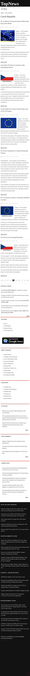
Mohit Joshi (5, 27)
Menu (5, 9)
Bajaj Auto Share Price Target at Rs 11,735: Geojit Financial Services (15, 530)
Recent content (7, 398)
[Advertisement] (15, 657)
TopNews (10, 3)
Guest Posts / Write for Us (10, 368)
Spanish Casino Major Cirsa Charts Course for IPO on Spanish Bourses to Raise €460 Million (13, 586)
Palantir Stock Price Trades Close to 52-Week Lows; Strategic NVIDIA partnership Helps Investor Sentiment (14, 424)
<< (2, 280)
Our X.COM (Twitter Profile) (10, 359)
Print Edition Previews (9, 375)
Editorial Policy (7, 366)
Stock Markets (7, 326)
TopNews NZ (7, 394)
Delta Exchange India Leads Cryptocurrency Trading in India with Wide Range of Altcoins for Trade (15, 548)
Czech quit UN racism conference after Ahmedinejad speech (13, 66)
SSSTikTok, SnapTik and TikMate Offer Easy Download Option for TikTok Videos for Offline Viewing (14, 624)
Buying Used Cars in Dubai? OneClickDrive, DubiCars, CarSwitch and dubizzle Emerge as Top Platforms (13, 514)
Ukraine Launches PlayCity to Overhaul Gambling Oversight (15, 590)
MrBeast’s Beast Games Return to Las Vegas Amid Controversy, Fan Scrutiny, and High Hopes (12, 594)
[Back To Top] (27, 674)
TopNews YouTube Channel (10, 356)
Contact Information (9, 361)
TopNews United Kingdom (10, 389)
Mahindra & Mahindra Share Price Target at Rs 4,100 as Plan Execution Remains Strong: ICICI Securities (14, 509)
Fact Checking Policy (9, 372)
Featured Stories (8, 328)
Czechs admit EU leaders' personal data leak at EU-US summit (14, 110)
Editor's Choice (7, 354)
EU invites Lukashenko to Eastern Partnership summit (14, 152)
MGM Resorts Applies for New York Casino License (13, 577)
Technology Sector (8, 330)
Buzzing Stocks (7, 396)
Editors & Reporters (8, 363)
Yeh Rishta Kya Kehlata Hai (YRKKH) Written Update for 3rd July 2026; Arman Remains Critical (14, 619)
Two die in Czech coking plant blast (12, 237)
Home (2, 13)
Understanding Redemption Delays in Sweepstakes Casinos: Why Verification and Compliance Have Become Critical (14, 480)
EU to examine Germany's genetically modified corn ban (15, 199)
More (28, 316)
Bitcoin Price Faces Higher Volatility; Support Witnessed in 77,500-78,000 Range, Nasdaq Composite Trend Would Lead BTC (15, 566)
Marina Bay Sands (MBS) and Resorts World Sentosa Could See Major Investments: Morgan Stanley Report (14, 581)
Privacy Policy (7, 370)
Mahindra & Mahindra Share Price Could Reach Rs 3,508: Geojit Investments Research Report (14, 525)
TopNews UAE (7, 391)
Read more (4, 62)
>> (27, 280)
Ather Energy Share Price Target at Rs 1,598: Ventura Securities (13, 520)
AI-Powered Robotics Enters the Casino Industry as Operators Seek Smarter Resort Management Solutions (14, 492)
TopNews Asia (7, 387)
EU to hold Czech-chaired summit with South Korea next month (15, 22)
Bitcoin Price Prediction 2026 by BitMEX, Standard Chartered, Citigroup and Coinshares (13, 553)
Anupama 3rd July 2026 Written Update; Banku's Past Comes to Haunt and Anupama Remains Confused (15, 629)
